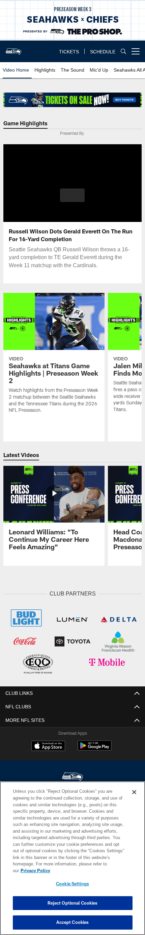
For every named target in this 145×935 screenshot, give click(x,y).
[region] (72, 861)
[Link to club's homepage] (13, 48)
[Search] (123, 51)
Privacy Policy (87, 870)
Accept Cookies (72, 922)
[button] (72, 195)
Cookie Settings (72, 883)
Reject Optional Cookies (73, 903)
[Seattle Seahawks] (72, 776)
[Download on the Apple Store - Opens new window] (48, 745)
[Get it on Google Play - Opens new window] (94, 748)
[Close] (134, 798)
